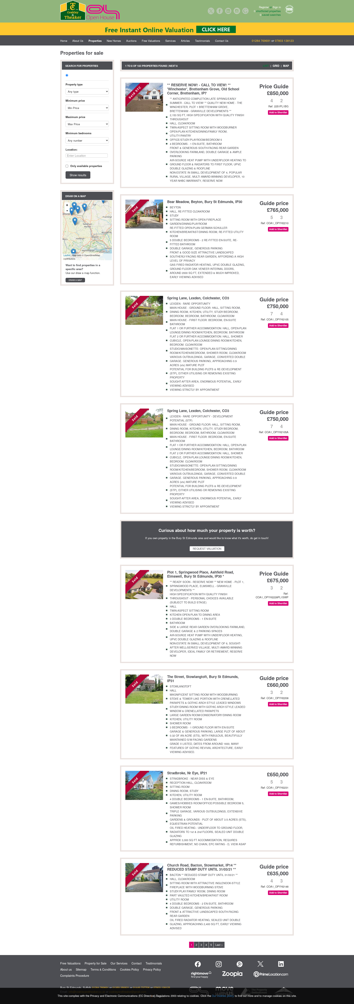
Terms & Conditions (103, 969)
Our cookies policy (223, 996)
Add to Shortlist (278, 112)
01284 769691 (261, 41)
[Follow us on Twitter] (260, 963)
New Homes (114, 41)
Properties (95, 41)
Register (264, 7)
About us (66, 969)
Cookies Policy (129, 969)
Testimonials (202, 41)
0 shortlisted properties (267, 11)
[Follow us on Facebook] (198, 964)
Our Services (119, 963)
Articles (185, 41)
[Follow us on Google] (240, 964)
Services (170, 41)
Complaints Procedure (74, 975)
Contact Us (221, 41)
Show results (78, 175)
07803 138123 (284, 41)
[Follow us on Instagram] (219, 964)
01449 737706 (141, 987)
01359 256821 (120, 987)
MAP (286, 66)
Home (63, 41)
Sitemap (81, 969)
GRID (276, 66)
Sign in (277, 7)
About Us (77, 41)
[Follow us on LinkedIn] (281, 964)
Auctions (131, 41)
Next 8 (173, 66)
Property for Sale (96, 963)
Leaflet (67, 255)
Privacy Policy (152, 969)
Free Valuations (151, 41)
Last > (219, 945)
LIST (266, 66)
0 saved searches (270, 15)
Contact (137, 963)
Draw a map (75, 280)
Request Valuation (207, 549)
